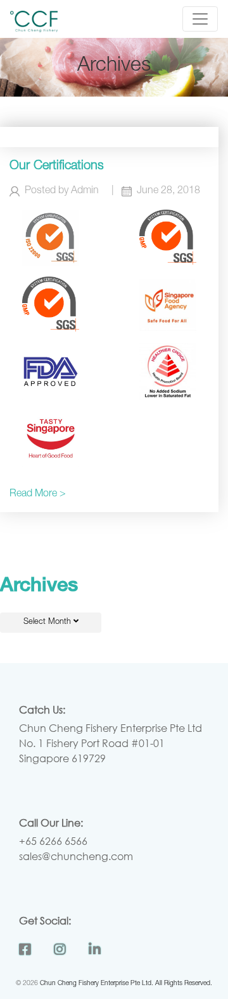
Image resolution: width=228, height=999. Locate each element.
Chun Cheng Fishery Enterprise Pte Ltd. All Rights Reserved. (126, 984)
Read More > (38, 494)
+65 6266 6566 (53, 840)
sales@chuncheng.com (76, 856)
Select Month (48, 622)
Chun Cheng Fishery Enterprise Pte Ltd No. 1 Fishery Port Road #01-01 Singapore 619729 (110, 743)
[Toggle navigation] (200, 19)
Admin (85, 191)
